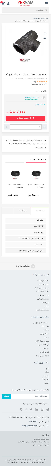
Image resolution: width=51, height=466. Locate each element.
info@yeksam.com (29, 426)
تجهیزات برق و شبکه (41, 288)
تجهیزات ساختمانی (42, 310)
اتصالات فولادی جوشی (41, 323)
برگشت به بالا (23, 266)
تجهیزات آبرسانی (43, 299)
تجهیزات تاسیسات (42, 291)
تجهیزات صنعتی (43, 295)
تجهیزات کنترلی (43, 284)
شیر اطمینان (45, 326)
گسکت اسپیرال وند (42, 356)
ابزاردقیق (46, 330)
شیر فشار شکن (44, 345)
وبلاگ (47, 372)
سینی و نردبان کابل (42, 341)
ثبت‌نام (6, 396)
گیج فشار (46, 348)
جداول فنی (45, 376)
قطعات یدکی (44, 334)
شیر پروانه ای (44, 352)
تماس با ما (45, 379)
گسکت (46, 337)
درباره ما (46, 383)
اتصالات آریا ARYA (31, 98)
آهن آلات (45, 303)
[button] (4, 3)
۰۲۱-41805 (33, 421)
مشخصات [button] (40, 210)
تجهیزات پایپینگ (43, 280)
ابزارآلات (46, 306)
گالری (47, 368)
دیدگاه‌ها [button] (22, 210)
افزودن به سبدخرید (24, 118)
